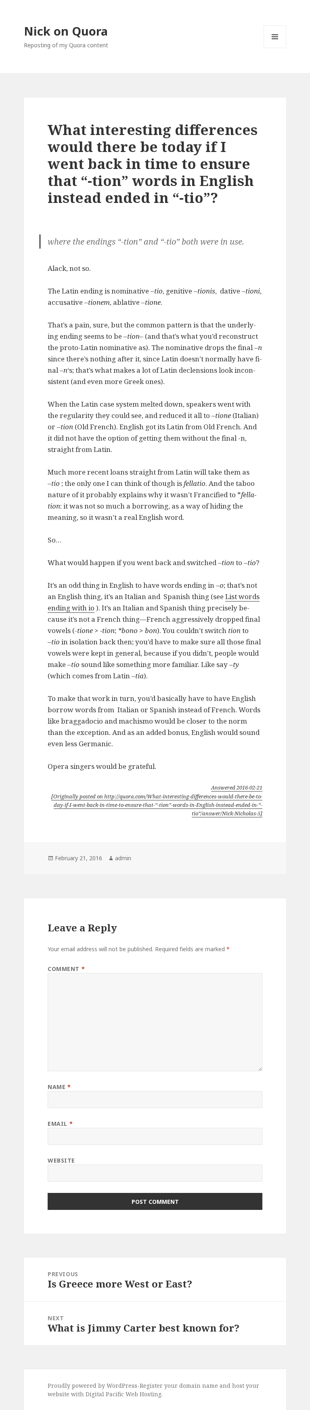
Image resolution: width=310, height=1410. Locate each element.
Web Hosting (143, 1394)
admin (123, 858)
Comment (66, 969)
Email (60, 1123)
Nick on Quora (66, 31)
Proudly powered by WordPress (92, 1385)
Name (59, 1087)
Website (61, 1160)
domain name (198, 1385)
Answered (236, 787)
